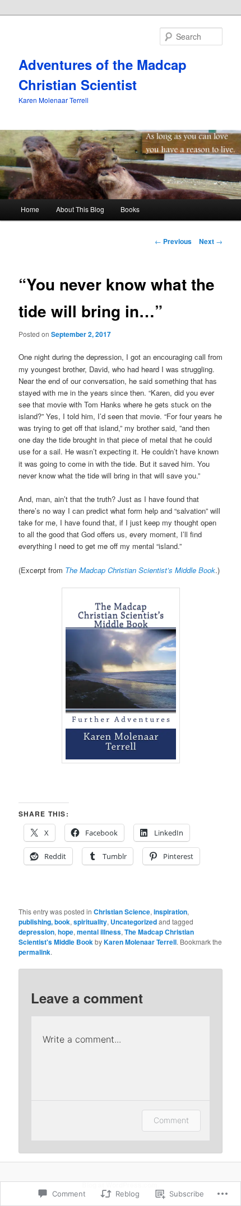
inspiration (170, 912)
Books (130, 209)
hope (65, 932)
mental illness (99, 932)
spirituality (90, 922)
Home (30, 209)
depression (36, 932)
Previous (173, 241)
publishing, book (44, 922)
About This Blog (80, 209)
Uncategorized (133, 922)
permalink (34, 952)
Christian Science (122, 912)
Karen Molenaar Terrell (140, 942)
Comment (171, 1120)
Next (211, 241)
